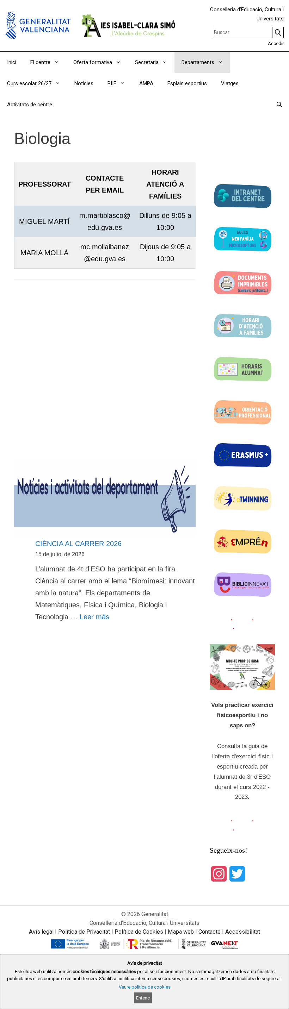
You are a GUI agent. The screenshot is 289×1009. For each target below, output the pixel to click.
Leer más (94, 617)
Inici (11, 62)
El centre (40, 62)
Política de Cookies (139, 931)
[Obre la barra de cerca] (279, 104)
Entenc (143, 998)
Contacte (209, 931)
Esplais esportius (187, 83)
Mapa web (181, 931)
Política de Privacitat (84, 931)
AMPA (146, 83)
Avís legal (41, 931)
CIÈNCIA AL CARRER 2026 (78, 543)
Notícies (83, 83)
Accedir (276, 43)
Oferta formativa (92, 62)
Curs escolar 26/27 (29, 83)
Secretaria (147, 62)
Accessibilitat (242, 931)
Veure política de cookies (145, 987)
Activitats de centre (29, 104)
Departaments (198, 62)
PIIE (111, 83)
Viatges (230, 83)
